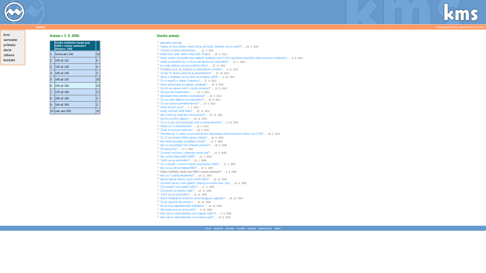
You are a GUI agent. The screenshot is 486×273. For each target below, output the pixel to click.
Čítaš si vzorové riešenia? (176, 129)
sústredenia (265, 228)
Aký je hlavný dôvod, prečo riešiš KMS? (184, 179)
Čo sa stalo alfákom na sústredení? (182, 99)
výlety (277, 228)
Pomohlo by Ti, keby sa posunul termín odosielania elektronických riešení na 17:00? (212, 133)
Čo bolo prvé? (169, 148)
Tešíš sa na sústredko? (175, 160)
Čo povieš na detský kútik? (177, 190)
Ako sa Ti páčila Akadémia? (177, 175)
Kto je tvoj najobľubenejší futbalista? (182, 205)
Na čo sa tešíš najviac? (174, 118)
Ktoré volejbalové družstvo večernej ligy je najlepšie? (192, 198)
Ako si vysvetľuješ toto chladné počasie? (185, 145)
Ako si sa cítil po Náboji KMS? (178, 167)
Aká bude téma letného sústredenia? (182, 95)
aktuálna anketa (171, 42)
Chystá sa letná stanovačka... (178, 50)
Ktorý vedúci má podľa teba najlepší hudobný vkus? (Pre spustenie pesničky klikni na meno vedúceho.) (224, 57)
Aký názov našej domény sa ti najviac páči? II (188, 213)
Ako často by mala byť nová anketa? (182, 114)
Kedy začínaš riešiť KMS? (176, 110)
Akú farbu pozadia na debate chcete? (183, 141)
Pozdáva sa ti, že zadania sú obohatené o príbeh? (191, 69)
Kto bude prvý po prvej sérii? (178, 209)
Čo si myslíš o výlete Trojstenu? (180, 80)
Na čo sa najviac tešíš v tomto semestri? (185, 88)
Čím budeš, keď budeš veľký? (179, 186)
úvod (208, 228)
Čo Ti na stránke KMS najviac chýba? (183, 137)
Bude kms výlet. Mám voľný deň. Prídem (185, 54)
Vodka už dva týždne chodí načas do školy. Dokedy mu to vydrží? (201, 46)
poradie (229, 228)
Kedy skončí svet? (172, 107)
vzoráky (240, 228)
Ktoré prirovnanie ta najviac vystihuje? (183, 84)
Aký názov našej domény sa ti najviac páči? (187, 217)
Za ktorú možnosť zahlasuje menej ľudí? (185, 152)
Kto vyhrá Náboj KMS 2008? (177, 156)
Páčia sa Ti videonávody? (176, 126)
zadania (218, 228)
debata (252, 228)
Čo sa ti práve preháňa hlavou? (179, 103)
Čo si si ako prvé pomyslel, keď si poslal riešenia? (191, 122)
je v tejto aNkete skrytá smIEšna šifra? (184, 65)
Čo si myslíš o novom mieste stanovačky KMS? (189, 164)
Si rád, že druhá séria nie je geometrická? (185, 73)
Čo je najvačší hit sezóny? (176, 201)
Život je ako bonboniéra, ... (176, 92)
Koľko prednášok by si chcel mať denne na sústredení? (194, 61)
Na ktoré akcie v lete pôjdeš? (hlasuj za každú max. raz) (195, 183)
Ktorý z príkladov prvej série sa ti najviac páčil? (189, 76)
